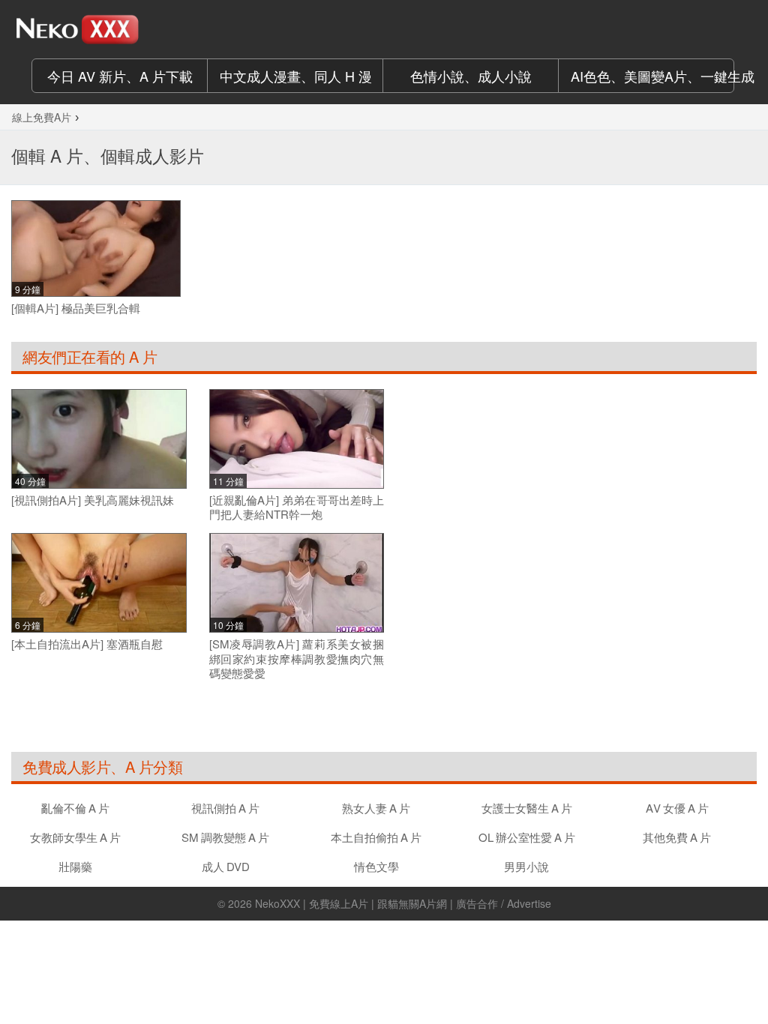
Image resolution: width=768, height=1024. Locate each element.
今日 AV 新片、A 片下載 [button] (120, 75)
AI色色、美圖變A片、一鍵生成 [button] (652, 75)
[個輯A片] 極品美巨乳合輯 (75, 308)
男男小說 (526, 866)
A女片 (677, 808)
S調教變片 (225, 837)
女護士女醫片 (527, 808)
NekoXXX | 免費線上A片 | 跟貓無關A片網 (351, 903)
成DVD (226, 866)
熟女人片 (376, 808)
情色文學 (376, 866)
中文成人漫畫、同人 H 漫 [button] (296, 75)
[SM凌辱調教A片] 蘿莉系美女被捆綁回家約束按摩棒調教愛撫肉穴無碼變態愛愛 (297, 658)
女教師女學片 (75, 837)
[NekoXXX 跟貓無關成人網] (96, 29)
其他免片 (677, 837)
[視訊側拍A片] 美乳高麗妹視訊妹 (92, 500)
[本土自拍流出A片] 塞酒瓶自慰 (87, 643)
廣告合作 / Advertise (503, 903)
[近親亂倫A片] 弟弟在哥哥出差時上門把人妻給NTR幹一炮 (297, 507)
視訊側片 (225, 808)
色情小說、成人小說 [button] (471, 75)
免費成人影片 (66, 766)
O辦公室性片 (526, 837)
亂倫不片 (75, 808)
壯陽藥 (75, 866)
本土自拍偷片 (376, 837)
